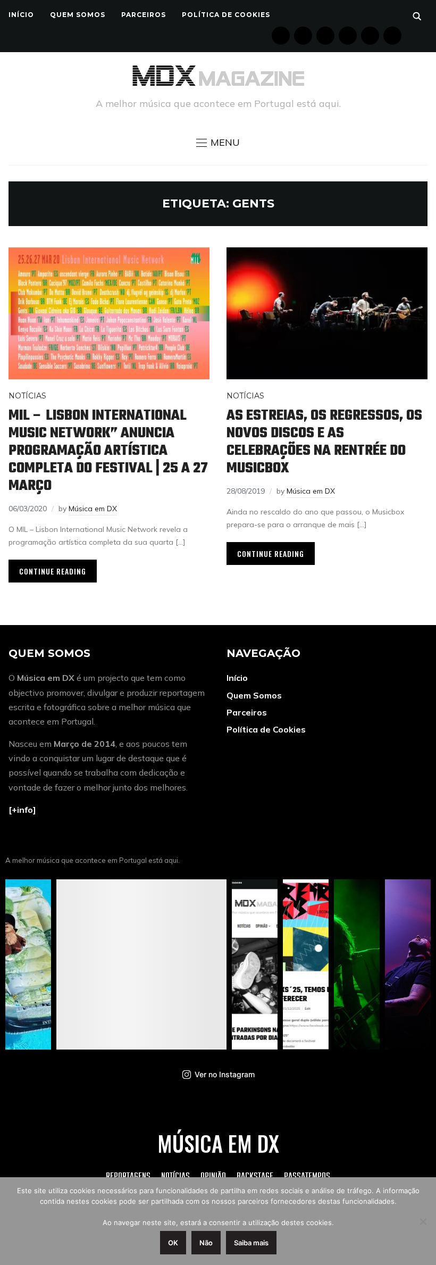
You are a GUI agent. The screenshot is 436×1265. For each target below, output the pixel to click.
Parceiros (143, 15)
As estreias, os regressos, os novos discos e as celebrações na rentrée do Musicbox (324, 442)
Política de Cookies (226, 15)
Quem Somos (77, 15)
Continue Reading (52, 571)
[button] (218, 142)
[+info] (22, 809)
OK (173, 1242)
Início (21, 15)
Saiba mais (251, 1242)
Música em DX (93, 508)
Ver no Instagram (225, 1074)
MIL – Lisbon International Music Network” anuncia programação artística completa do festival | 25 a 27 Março (108, 450)
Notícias (27, 396)
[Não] (422, 1221)
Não (206, 1242)
